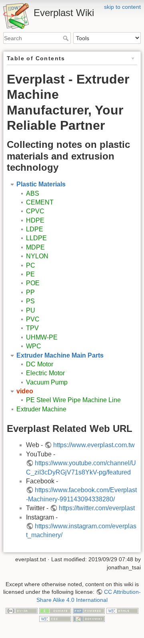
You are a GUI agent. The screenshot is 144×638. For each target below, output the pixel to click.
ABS (32, 193)
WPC (33, 346)
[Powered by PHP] (89, 610)
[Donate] (55, 610)
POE (33, 283)
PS (30, 301)
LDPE (34, 229)
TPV (32, 328)
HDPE (35, 220)
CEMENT (40, 202)
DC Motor (39, 364)
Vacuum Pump (47, 382)
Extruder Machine (41, 409)
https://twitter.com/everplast (97, 508)
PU (30, 310)
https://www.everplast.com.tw (94, 445)
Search (66, 38)
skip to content (122, 7)
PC (30, 265)
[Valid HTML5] (122, 610)
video (24, 391)
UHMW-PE (42, 337)
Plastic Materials (41, 184)
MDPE (35, 247)
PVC (33, 319)
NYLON (37, 256)
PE (30, 274)
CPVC (35, 211)
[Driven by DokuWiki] (89, 618)
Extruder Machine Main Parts (60, 355)
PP (30, 292)
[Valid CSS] (55, 618)
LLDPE (36, 238)
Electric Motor (45, 373)
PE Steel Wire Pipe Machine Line (73, 400)
